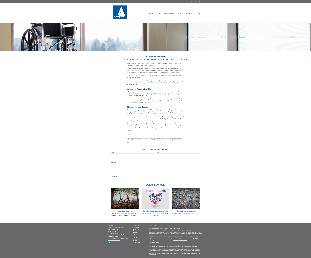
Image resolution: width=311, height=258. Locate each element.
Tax (134, 234)
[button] (158, 13)
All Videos (135, 240)
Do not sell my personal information (180, 240)
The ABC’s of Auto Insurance (186, 211)
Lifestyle (135, 237)
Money (135, 236)
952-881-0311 (196, 1)
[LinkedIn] (111, 1)
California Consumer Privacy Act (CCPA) (190, 238)
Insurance (135, 232)
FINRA (185, 245)
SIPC (188, 245)
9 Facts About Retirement (125, 211)
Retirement (136, 227)
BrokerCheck (177, 228)
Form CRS (153, 225)
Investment (136, 229)
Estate (134, 231)
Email (158, 152)
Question (113, 162)
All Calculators (136, 242)
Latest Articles (136, 239)
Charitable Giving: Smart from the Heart (155, 211)
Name (112, 152)
